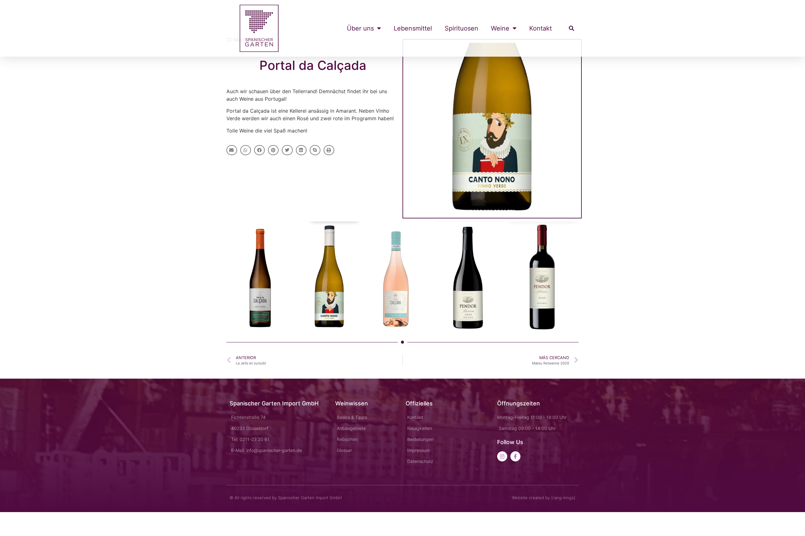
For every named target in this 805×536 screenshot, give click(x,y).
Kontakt (540, 28)
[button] (571, 28)
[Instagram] (502, 456)
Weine (500, 28)
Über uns (360, 28)
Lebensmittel (413, 28)
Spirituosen (461, 28)
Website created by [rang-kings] (543, 497)
